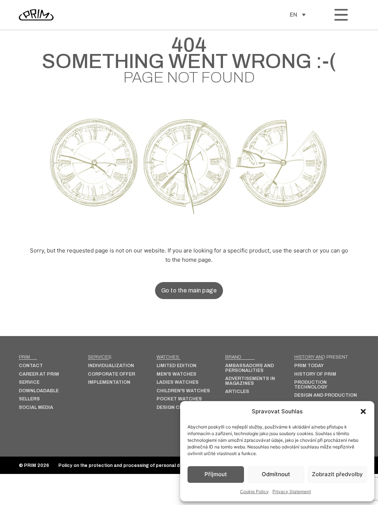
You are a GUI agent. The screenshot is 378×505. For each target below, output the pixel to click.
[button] (363, 411)
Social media (36, 407)
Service (29, 382)
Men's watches (176, 374)
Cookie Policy (254, 491)
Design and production (325, 395)
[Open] (341, 15)
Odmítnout (276, 474)
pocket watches (179, 399)
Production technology (310, 384)
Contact (31, 365)
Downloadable (39, 391)
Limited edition (176, 365)
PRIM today (309, 365)
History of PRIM (315, 374)
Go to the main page (189, 290)
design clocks (176, 407)
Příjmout (216, 474)
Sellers (29, 399)
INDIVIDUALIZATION (111, 365)
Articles (237, 391)
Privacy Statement (291, 491)
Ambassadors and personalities (249, 368)
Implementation (109, 382)
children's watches (183, 391)
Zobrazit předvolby (337, 474)
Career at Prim (39, 374)
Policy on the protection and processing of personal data (123, 465)
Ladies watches (178, 382)
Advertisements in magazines (250, 381)
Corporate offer (111, 374)
